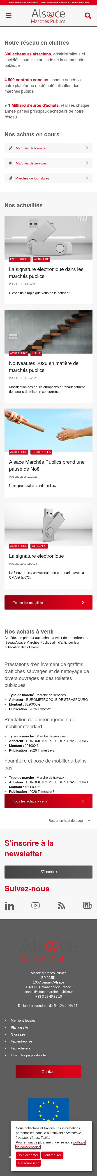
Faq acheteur (20, 1048)
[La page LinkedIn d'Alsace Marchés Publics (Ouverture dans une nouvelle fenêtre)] (10, 905)
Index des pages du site (28, 1055)
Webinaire (41, 259)
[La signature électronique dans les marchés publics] (48, 238)
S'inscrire (48, 871)
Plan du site (19, 1027)
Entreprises (19, 259)
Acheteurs (18, 353)
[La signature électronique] (48, 524)
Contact (48, 1071)
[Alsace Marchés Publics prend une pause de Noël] (48, 430)
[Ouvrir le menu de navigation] (9, 15)
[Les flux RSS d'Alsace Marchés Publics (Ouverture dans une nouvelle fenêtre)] (61, 905)
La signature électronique (36, 555)
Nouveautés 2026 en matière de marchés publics (44, 366)
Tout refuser (52, 1155)
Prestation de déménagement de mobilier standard (40, 723)
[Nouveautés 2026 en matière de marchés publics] (48, 332)
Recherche (14, 5)
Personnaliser (28, 1163)
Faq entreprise (21, 1041)
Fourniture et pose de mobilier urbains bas (46, 764)
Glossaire (18, 1034)
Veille (36, 353)
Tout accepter (28, 1155)
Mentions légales (23, 1020)
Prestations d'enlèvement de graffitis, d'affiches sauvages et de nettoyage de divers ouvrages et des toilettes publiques (47, 674)
